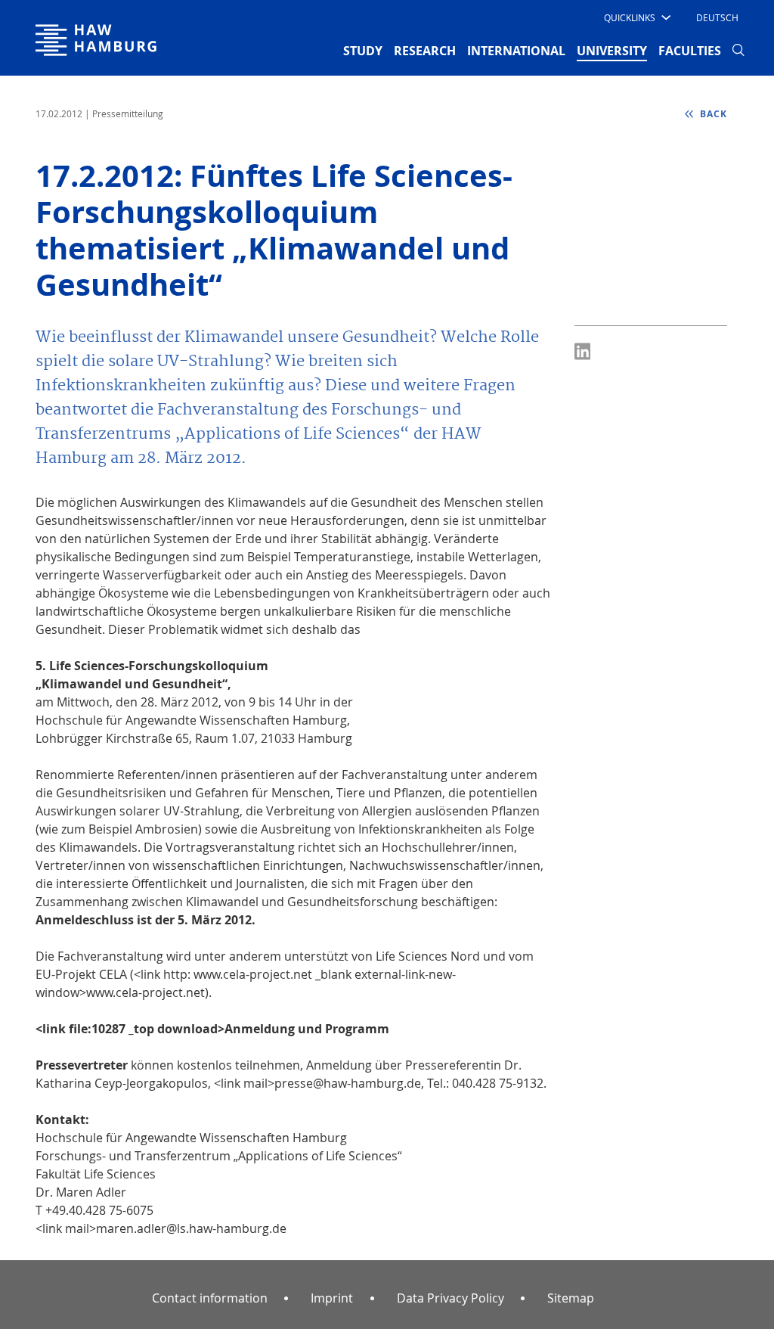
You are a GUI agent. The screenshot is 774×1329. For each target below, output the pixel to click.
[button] (636, 17)
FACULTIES (689, 50)
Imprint (332, 1298)
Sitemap (570, 1298)
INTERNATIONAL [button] (516, 50)
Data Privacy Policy (450, 1298)
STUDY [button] (362, 50)
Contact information (210, 1298)
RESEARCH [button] (425, 50)
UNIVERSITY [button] (612, 50)
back (712, 113)
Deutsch (717, 17)
